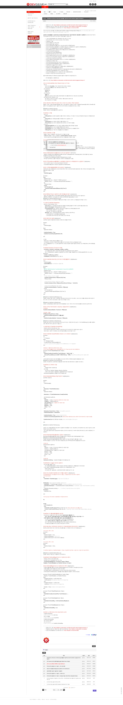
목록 (94, 646)
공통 (49, 11)
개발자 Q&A (30, 28)
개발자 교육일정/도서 (32, 25)
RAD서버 (68, 11)
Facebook (94, 634)
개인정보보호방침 (53, 699)
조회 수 (94, 655)
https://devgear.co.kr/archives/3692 (71, 27)
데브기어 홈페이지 (33, 699)
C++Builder (61, 11)
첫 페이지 (66, 687)
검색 (43, 690)
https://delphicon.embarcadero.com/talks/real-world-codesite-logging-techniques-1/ (71, 25)
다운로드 (39, 699)
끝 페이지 (73, 687)
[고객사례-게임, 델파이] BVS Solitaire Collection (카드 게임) (58, 684)
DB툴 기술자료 (30, 31)
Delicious (95, 634)
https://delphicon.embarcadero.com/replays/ (78, 26)
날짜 (89, 655)
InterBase (45, 13)
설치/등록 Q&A (30, 22)
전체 (44, 11)
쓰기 (95, 690)
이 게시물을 (88, 634)
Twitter (91, 634)
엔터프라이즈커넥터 (77, 11)
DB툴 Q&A (30, 33)
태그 (64, 690)
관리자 (44, 21)
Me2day (93, 634)
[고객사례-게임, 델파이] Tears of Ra (53, 681)
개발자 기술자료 (31, 26)
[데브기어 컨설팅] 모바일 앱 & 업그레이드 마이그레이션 (57, 668)
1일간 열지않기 (53, 147)
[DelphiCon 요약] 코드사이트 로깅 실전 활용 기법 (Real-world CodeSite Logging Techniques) (65, 18)
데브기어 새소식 (31, 13)
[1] (68, 668)
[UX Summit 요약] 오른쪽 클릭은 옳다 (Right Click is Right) (58, 661)
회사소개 (47, 699)
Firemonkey (86, 11)
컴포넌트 (65, 13)
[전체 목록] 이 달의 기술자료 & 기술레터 (54, 671)
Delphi (54, 11)
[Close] (76, 140)
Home (45, 6)
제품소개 (43, 699)
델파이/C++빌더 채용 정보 (33, 18)
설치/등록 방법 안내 (31, 21)
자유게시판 (30, 15)
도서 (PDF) (58, 13)
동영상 (51, 13)
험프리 (83, 675)
